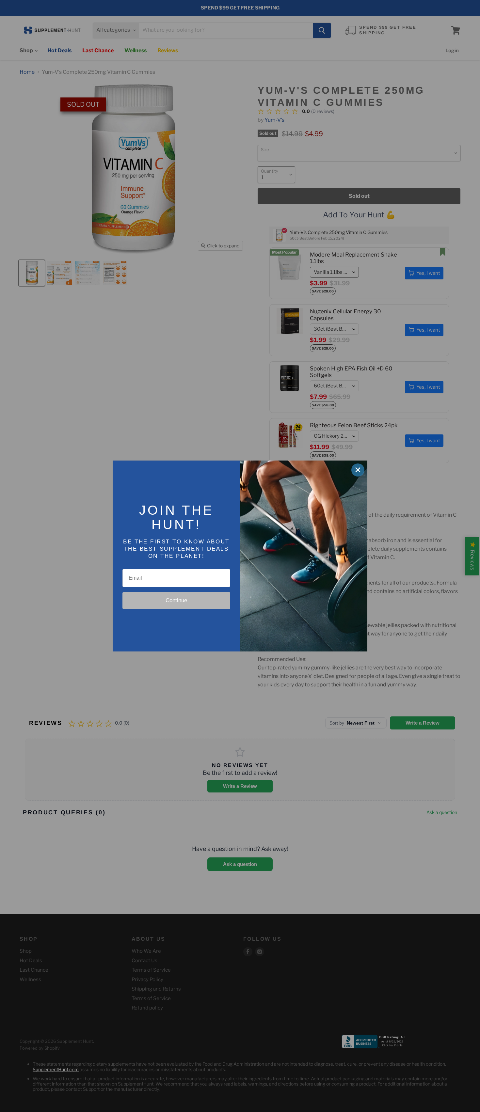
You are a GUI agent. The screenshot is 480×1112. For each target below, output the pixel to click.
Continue (176, 600)
